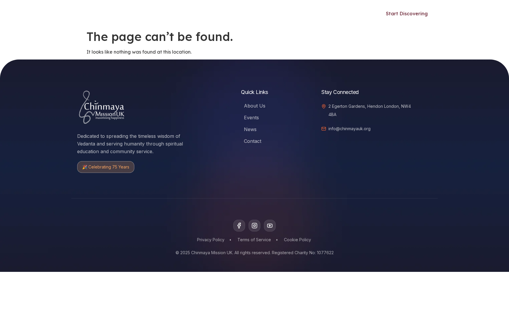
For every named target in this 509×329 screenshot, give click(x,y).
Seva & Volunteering (247, 13)
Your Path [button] (135, 13)
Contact (252, 141)
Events (207, 13)
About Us (254, 106)
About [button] (332, 13)
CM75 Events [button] (294, 13)
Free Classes (177, 13)
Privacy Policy (210, 239)
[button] (363, 13)
